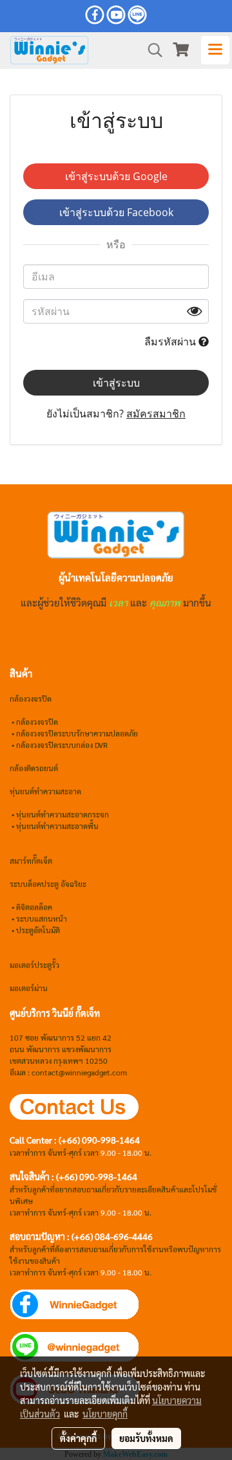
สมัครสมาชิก (156, 413)
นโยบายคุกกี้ (105, 1413)
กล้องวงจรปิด (37, 721)
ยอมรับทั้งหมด (146, 1438)
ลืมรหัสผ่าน (171, 341)
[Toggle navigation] (215, 50)
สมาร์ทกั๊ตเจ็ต (31, 860)
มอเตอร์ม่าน (29, 988)
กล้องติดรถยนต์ (34, 768)
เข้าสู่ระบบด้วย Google (116, 176)
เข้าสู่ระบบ (116, 383)
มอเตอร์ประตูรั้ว (34, 965)
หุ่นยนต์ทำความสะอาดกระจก (62, 814)
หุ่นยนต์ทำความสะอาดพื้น (57, 826)
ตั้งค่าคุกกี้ (78, 1438)
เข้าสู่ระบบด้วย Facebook (116, 212)
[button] (151, 50)
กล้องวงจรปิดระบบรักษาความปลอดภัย (77, 733)
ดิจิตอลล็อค (34, 907)
